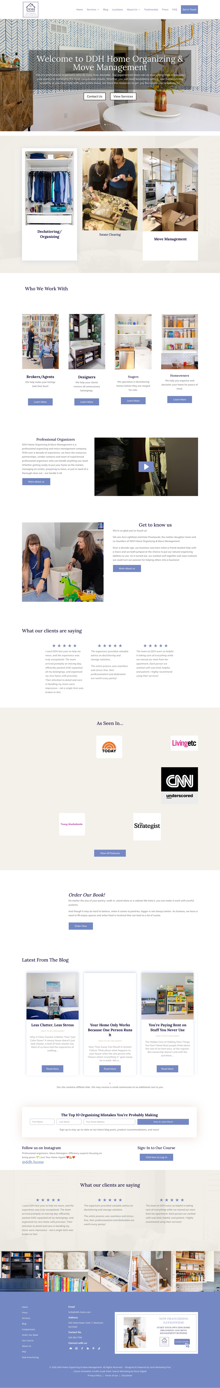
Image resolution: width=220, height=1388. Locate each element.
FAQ (174, 9)
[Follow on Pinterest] (93, 1348)
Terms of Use (111, 1375)
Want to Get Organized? (53, 1031)
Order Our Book (30, 1334)
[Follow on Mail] (70, 1348)
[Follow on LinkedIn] (87, 1348)
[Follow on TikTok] (99, 1348)
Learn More (40, 401)
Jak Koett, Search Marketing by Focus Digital (124, 1371)
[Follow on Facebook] (82, 1348)
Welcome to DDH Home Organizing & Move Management (110, 62)
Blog (105, 9)
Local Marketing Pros (160, 1367)
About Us (132, 9)
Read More (52, 1068)
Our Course (28, 1340)
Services (91, 9)
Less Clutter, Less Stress (52, 1025)
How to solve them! (163, 1121)
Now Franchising (30, 1357)
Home (79, 9)
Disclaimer (127, 1375)
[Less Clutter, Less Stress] (52, 996)
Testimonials (151, 9)
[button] (110, 1083)
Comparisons (28, 1329)
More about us (36, 481)
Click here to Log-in (156, 1157)
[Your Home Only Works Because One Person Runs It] (110, 996)
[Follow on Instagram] (76, 1348)
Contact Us (94, 96)
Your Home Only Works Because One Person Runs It (110, 1030)
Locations (117, 9)
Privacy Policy (94, 1375)
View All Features (110, 853)
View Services (123, 96)
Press (165, 9)
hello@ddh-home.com (79, 1312)
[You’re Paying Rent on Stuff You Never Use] (167, 996)
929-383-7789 (75, 1337)
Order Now (81, 925)
